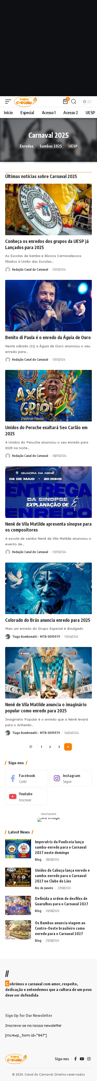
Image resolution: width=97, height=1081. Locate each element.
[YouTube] (81, 1059)
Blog (38, 859)
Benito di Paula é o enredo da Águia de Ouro (48, 337)
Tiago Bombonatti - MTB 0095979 (36, 636)
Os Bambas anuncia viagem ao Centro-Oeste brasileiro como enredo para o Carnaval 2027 (60, 928)
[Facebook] (26, 778)
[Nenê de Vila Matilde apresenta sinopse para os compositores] (48, 492)
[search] (73, 101)
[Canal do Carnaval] (26, 101)
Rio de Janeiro (44, 888)
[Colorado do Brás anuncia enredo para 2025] (48, 588)
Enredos (26, 146)
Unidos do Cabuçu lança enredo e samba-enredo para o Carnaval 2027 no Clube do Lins (62, 875)
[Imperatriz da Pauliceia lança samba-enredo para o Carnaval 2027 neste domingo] (18, 848)
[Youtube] (26, 796)
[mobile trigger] (9, 101)
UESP (73, 146)
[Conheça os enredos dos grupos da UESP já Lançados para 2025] (48, 209)
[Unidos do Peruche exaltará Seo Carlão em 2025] (48, 395)
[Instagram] (70, 778)
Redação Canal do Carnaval (30, 269)
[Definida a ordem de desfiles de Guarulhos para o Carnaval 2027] (18, 905)
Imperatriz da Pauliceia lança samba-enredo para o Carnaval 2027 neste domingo (60, 847)
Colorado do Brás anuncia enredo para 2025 (47, 620)
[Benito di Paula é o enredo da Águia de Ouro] (48, 305)
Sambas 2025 (51, 146)
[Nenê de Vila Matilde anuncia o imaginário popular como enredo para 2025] (48, 673)
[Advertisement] (48, 48)
